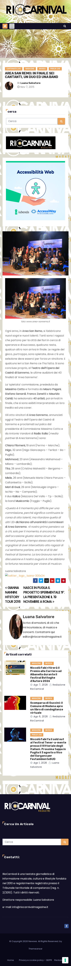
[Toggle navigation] (11, 26)
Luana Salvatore (30, 83)
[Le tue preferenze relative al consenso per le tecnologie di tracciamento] (65, 960)
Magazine (29, 68)
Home (10, 960)
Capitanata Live (14, 68)
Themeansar (35, 948)
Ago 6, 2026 (41, 716)
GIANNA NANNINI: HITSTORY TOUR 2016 (13, 595)
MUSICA (42, 68)
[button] (65, 26)
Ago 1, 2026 (40, 762)
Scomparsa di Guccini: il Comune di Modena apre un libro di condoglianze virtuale (46, 707)
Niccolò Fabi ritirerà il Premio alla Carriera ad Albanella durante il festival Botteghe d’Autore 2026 (46, 674)
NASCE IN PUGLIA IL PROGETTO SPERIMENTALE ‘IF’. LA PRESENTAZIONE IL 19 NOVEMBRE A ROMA (44, 595)
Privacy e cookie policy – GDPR (35, 960)
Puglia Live (55, 68)
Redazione (60, 960)
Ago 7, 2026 (41, 684)
